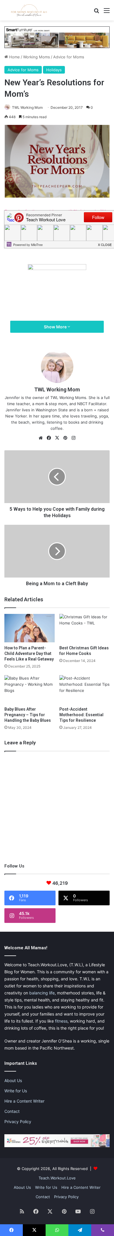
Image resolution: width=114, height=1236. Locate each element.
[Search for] (96, 12)
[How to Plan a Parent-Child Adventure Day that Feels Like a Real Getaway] (29, 628)
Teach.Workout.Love (57, 1178)
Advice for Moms (68, 57)
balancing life (42, 992)
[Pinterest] (65, 438)
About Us (13, 1080)
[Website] (40, 438)
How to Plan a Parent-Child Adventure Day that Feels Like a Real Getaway (29, 653)
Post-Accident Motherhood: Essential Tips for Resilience (81, 715)
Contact (12, 1111)
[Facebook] (48, 438)
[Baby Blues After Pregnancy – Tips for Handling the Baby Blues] (29, 689)
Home (14, 57)
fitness (61, 1020)
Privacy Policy (17, 1121)
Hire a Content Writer (24, 1101)
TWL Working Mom (27, 107)
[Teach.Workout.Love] (29, 10)
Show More (56, 326)
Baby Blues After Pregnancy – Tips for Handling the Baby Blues (27, 715)
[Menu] (107, 12)
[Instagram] (73, 438)
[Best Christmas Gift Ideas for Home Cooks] (84, 628)
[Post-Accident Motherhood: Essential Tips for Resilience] (84, 689)
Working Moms (36, 57)
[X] (57, 438)
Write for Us (15, 1090)
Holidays (54, 69)
